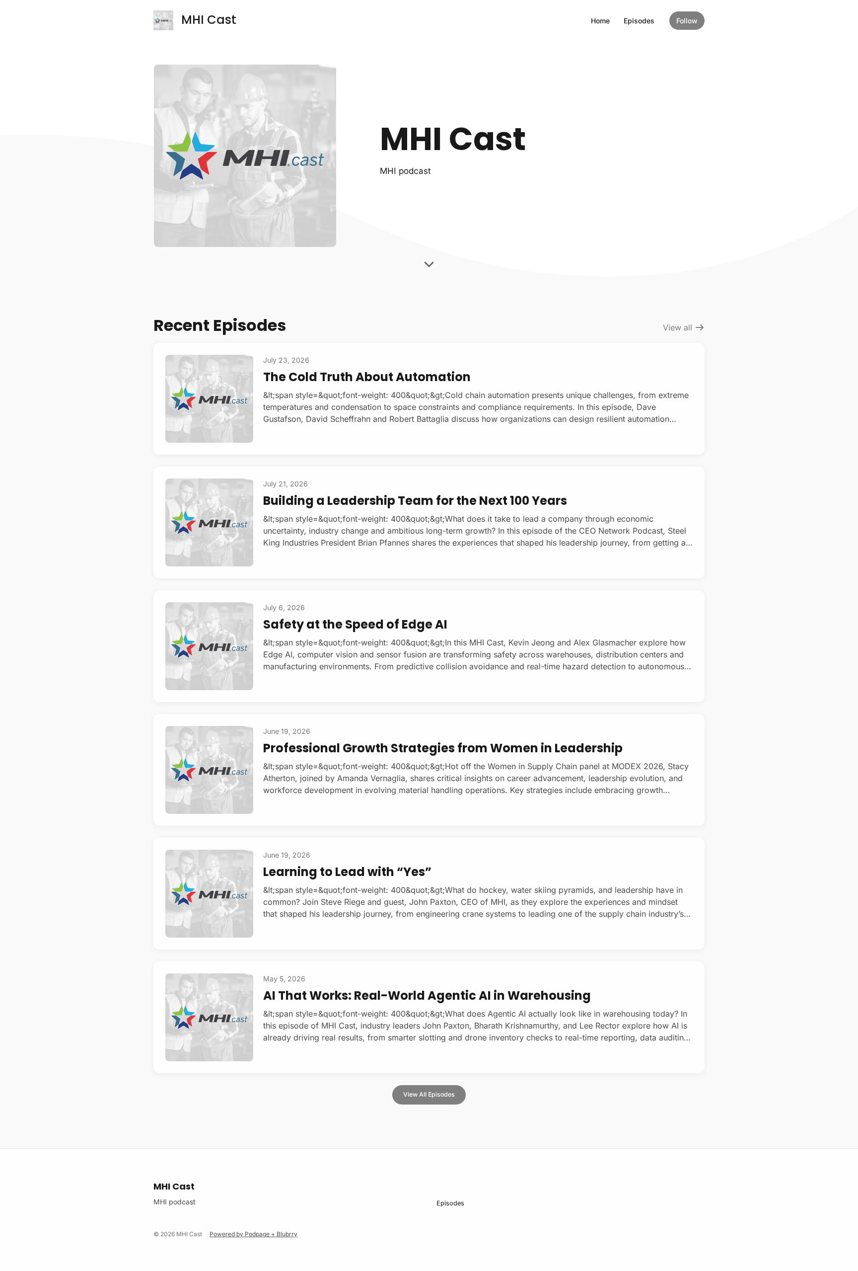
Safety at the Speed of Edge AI (355, 624)
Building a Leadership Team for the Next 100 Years (415, 500)
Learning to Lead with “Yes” (347, 872)
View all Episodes (429, 1094)
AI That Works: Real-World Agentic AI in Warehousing (427, 995)
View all (679, 327)
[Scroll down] (429, 268)
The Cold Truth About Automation (367, 377)
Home (600, 20)
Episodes (639, 20)
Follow (687, 20)
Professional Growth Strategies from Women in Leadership (443, 748)
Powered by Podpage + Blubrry (253, 1234)
